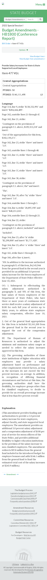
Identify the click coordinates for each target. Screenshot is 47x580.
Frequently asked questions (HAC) (22, 514)
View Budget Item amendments (31, 59)
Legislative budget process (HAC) (22, 493)
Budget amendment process (22, 511)
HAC (27, 523)
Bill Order (6, 43)
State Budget (23, 13)
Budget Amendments (15, 19)
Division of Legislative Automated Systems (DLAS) (28, 571)
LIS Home (15, 564)
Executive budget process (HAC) (22, 496)
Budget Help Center (23, 538)
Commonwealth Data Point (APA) (23, 499)
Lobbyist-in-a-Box (27, 564)
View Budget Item (37, 56)
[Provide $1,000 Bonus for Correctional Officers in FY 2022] (5, 474)
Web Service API (30, 535)
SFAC (32, 523)
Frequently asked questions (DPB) (22, 501)
